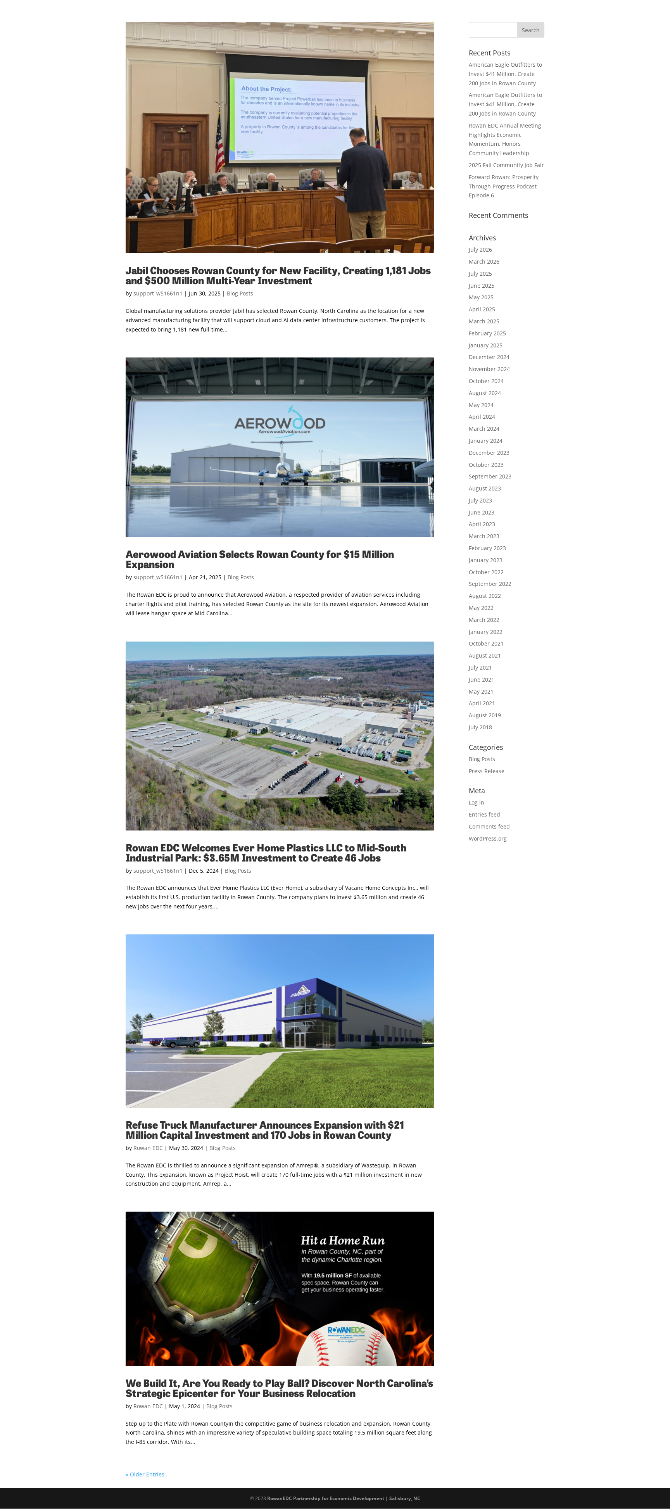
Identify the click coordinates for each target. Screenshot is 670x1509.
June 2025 (481, 285)
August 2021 (485, 655)
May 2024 (481, 405)
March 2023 (484, 536)
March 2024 (484, 428)
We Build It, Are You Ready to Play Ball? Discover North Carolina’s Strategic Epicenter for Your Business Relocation (279, 1387)
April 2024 (482, 416)
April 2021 (482, 703)
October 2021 (486, 643)
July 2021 (480, 667)
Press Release (486, 771)
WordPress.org (488, 838)
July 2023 (480, 500)
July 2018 (480, 727)
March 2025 (484, 321)
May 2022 (481, 607)
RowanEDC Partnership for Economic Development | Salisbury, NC (343, 1498)
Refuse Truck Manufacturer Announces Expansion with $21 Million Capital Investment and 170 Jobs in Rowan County (265, 1129)
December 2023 (489, 452)
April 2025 (482, 309)
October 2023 (486, 464)
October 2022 (486, 572)
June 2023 (481, 512)
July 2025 (480, 273)
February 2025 (487, 333)
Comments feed (489, 826)
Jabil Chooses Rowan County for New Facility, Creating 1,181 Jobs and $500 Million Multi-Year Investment (278, 274)
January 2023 (485, 560)
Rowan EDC (148, 1148)
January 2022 (485, 631)
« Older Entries (145, 1474)
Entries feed (484, 814)
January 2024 (485, 440)
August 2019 (485, 715)
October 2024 (486, 381)
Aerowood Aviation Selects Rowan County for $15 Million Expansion (260, 558)
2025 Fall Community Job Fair (506, 165)
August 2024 (485, 393)
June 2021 (481, 679)
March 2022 (484, 619)
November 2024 (489, 369)
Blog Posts (240, 293)
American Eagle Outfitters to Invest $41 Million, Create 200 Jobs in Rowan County (505, 74)
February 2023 (487, 548)
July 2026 (480, 249)
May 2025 (481, 297)
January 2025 (485, 345)
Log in (476, 802)
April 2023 (482, 524)
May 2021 (481, 691)
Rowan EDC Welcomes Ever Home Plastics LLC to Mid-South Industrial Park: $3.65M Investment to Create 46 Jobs (266, 852)
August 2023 (485, 488)
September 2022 (490, 583)
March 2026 (484, 261)
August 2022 (485, 595)
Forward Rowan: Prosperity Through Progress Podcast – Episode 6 (505, 186)
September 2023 (490, 476)
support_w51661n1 (158, 293)
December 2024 (489, 357)
